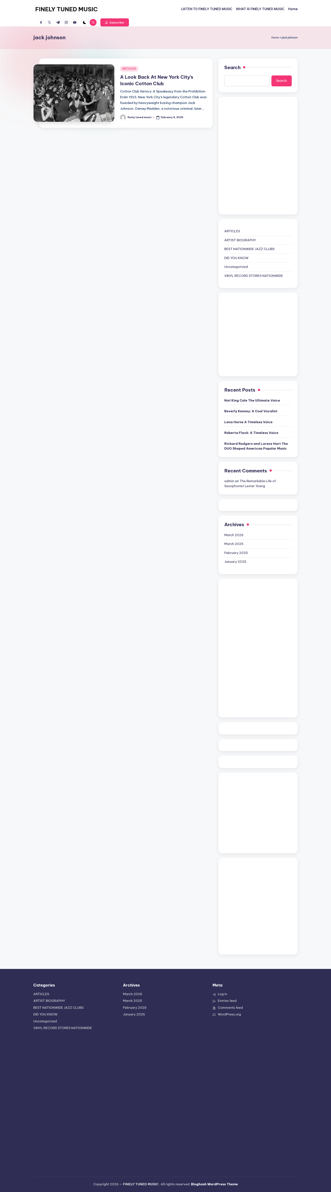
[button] (114, 22)
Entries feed (227, 1001)
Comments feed (230, 1007)
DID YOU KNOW (236, 258)
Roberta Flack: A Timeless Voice (251, 433)
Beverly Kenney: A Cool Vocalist (250, 411)
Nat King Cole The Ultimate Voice (252, 400)
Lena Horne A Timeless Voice (248, 422)
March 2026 (233, 535)
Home (275, 37)
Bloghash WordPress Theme (214, 1184)
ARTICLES (129, 68)
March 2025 (233, 544)
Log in (222, 994)
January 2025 (235, 562)
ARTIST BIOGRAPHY (240, 240)
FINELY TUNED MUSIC (66, 9)
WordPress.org (229, 1014)
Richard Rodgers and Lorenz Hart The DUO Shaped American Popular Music (256, 446)
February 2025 (236, 553)
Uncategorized (236, 267)
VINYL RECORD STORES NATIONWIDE (253, 276)
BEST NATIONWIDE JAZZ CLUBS (249, 249)
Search (232, 67)
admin (229, 481)
